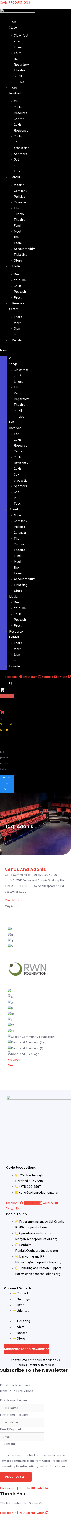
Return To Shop (7, 783)
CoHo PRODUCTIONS (15, 3)
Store (18, 261)
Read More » (13, 900)
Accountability (24, 249)
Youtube (20, 280)
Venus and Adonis (25, 869)
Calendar (20, 203)
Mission (19, 185)
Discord (19, 275)
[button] (3, 351)
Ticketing (20, 255)
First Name (14, 1401)
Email (11, 1430)
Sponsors (20, 154)
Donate (17, 340)
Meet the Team (18, 237)
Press (18, 298)
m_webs (49, 1365)
